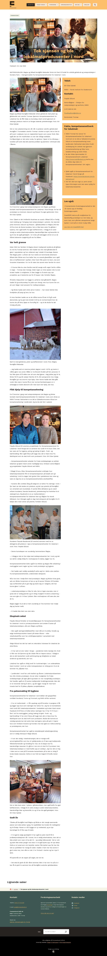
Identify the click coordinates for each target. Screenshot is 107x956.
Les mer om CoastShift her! (74, 227)
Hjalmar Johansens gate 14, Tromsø (20, 922)
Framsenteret (15, 15)
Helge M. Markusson (52, 942)
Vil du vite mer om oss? (47, 913)
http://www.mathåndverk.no (76, 159)
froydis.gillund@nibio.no (72, 113)
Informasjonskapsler (65, 942)
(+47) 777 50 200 (19, 902)
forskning (49, 904)
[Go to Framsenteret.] (11, 889)
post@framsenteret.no (20, 907)
